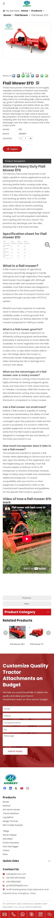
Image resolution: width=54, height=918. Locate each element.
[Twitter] (16, 788)
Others (6, 850)
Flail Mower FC (17, 644)
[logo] (10, 779)
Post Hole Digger (10, 846)
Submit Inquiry (15, 751)
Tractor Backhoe (11, 813)
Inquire (14, 149)
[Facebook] (5, 788)
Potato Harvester (11, 842)
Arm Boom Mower (11, 809)
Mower (6, 801)
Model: (6, 129)
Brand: (6, 133)
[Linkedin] (10, 788)
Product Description (15, 161)
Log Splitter (8, 817)
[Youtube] (22, 788)
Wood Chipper (10, 835)
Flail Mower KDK (37, 644)
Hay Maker (8, 838)
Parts (5, 854)
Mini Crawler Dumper (13, 825)
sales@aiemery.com (16, 874)
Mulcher (7, 805)
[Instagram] (27, 788)
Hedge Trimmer (10, 821)
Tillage (6, 831)
